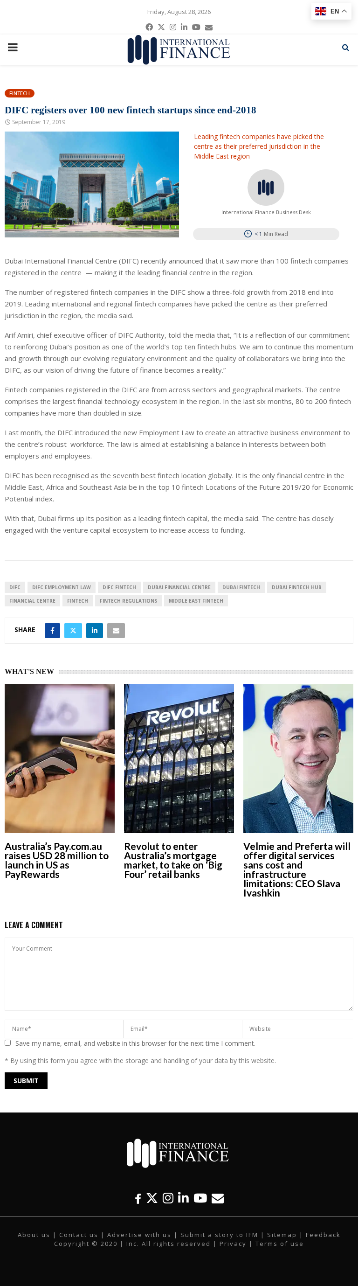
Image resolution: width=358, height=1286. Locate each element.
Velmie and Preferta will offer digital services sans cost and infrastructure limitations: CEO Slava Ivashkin (297, 869)
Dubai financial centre (179, 587)
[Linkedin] (183, 1198)
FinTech (77, 601)
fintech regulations (128, 601)
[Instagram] (168, 1198)
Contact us (78, 1234)
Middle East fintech (196, 601)
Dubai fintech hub (297, 587)
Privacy (233, 1243)
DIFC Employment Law (61, 587)
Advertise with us (139, 1234)
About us (34, 1234)
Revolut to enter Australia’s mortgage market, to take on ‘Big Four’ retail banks (173, 860)
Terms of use (279, 1243)
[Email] (218, 1198)
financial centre (32, 601)
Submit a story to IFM (219, 1234)
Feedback (323, 1234)
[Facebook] (138, 1198)
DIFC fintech (119, 587)
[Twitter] (152, 1198)
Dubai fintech (241, 587)
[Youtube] (200, 1198)
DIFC (15, 587)
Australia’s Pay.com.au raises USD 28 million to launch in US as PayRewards (57, 860)
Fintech (19, 93)
